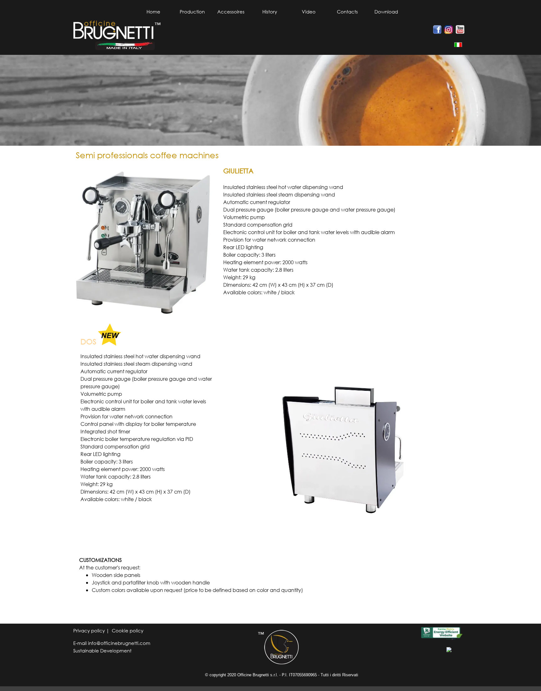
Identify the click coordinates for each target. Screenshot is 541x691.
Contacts (347, 11)
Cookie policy (127, 630)
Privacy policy (89, 630)
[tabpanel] (455, 44)
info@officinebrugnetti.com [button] (119, 643)
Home (153, 11)
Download (386, 11)
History (269, 11)
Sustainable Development (102, 650)
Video (309, 11)
